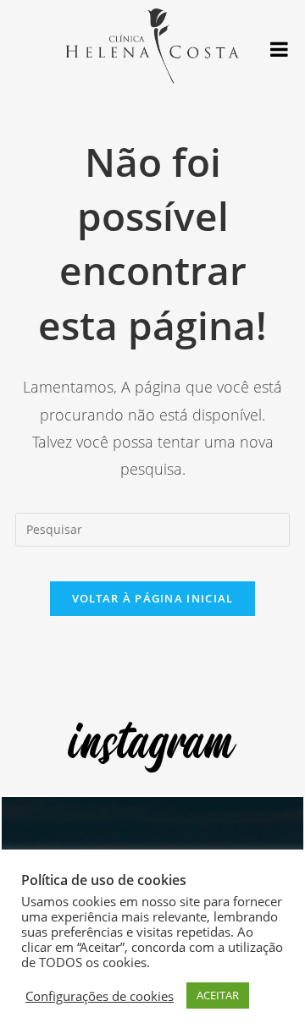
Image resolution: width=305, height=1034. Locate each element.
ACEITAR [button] (218, 995)
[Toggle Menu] (279, 49)
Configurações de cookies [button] (99, 996)
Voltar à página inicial (153, 598)
